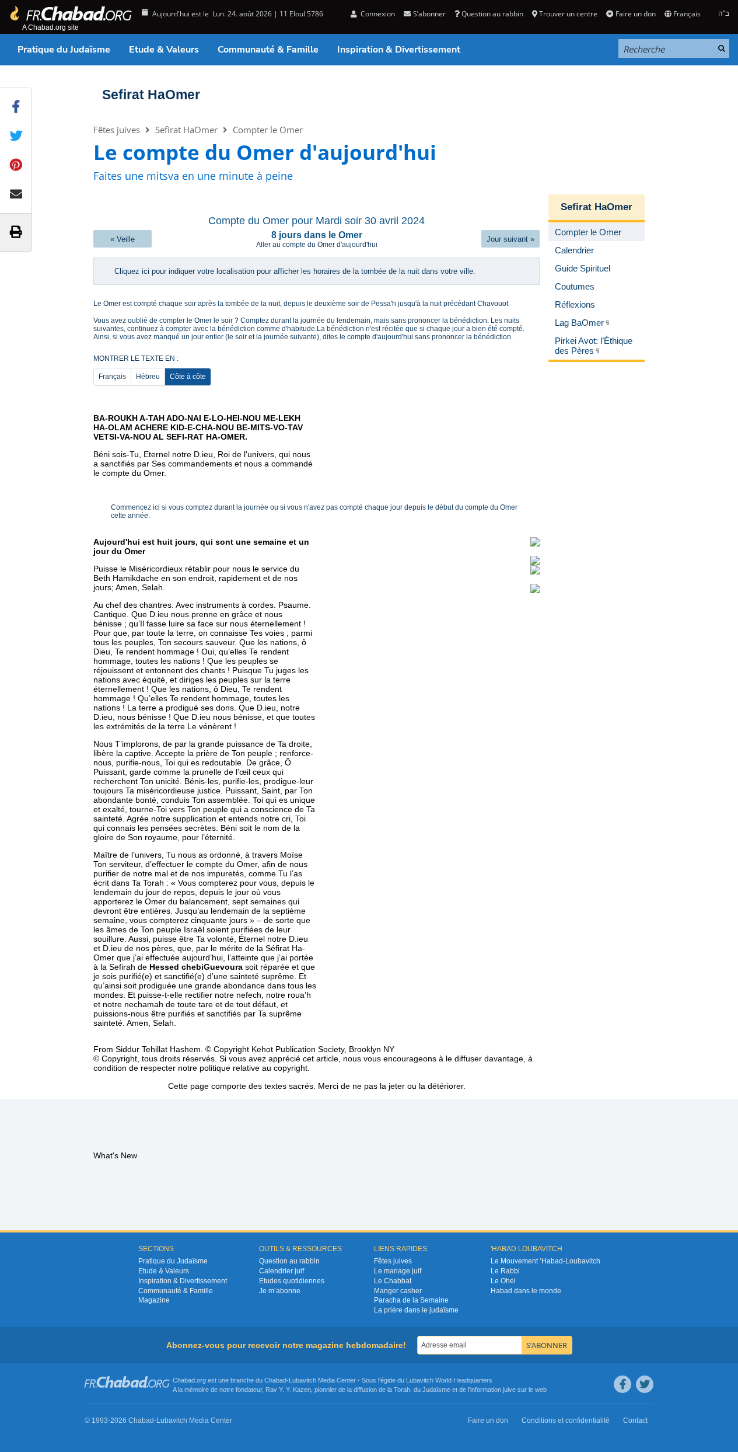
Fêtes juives (116, 129)
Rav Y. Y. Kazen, (289, 1389)
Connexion (377, 14)
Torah (402, 1389)
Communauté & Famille (268, 49)
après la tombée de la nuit (239, 304)
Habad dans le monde (526, 1291)
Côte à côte (188, 376)
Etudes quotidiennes (291, 1281)
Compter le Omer (268, 129)
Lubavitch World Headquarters (449, 1380)
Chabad (275, 1380)
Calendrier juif (281, 1271)
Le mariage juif (397, 1271)
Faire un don (635, 14)
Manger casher (398, 1291)
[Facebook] (622, 1384)
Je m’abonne (279, 1291)
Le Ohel (503, 1281)
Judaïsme (436, 1389)
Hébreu (148, 376)
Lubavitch (302, 1380)
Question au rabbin (492, 14)
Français (112, 376)
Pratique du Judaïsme (64, 49)
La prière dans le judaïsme (416, 1310)
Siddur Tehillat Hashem (158, 1049)
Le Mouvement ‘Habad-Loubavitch (545, 1261)
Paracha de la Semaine (411, 1300)
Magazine (154, 1300)
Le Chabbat (392, 1281)
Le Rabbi (505, 1271)
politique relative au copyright (253, 1068)
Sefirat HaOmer (151, 94)
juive (509, 1389)
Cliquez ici (131, 271)
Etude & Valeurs (164, 49)
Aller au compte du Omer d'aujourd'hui (316, 245)
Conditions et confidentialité (566, 1420)
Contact (635, 1420)
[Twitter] (644, 1384)
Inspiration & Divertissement (398, 49)
